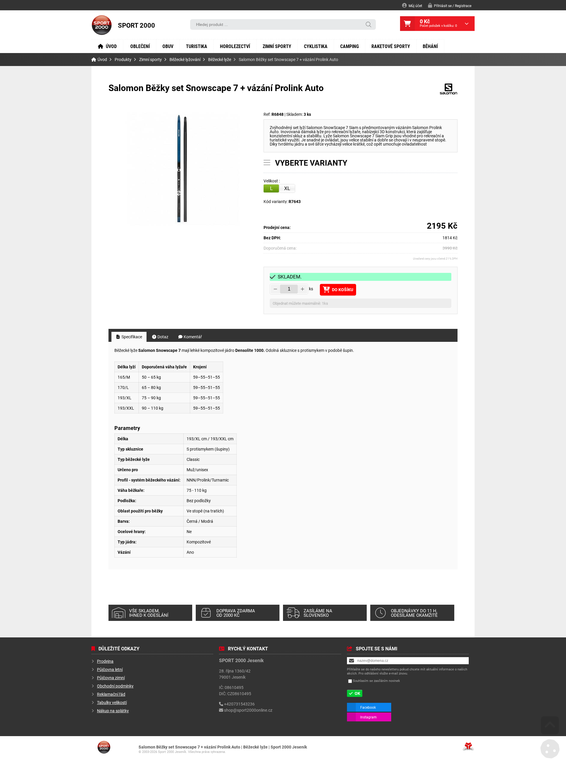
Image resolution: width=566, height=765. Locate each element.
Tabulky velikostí (112, 702)
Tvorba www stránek (468, 746)
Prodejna (105, 661)
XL (287, 188)
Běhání (430, 46)
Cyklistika (316, 46)
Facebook (368, 707)
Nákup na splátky (113, 710)
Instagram (368, 717)
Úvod (101, 25)
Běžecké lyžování (185, 59)
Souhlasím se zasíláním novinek (376, 680)
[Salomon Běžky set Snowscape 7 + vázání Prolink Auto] (183, 169)
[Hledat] (368, 25)
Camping (349, 46)
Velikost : (272, 181)
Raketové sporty (390, 46)
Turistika (196, 46)
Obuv (167, 46)
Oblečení (140, 46)
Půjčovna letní (110, 669)
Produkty (123, 59)
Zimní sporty (277, 46)
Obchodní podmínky (115, 686)
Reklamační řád (111, 694)
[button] (449, 5)
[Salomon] (449, 93)
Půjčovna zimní (111, 677)
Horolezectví (235, 46)
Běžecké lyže (219, 59)
